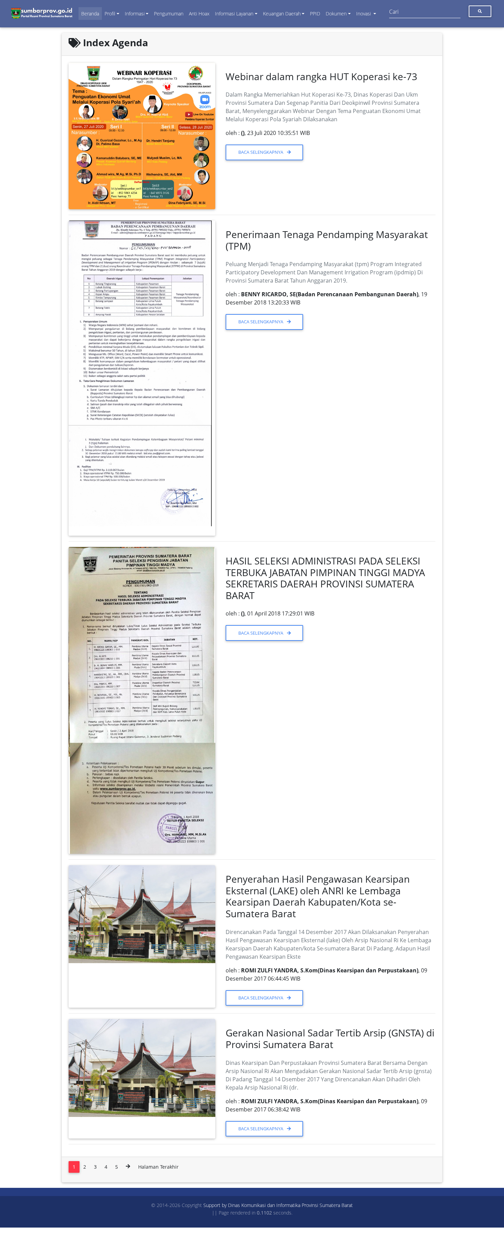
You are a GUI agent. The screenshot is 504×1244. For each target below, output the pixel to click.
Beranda (90, 13)
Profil (110, 13)
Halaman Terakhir (158, 1167)
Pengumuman (168, 13)
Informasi (135, 13)
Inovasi (364, 13)
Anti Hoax (199, 13)
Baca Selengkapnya (261, 152)
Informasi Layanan (234, 13)
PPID (315, 13)
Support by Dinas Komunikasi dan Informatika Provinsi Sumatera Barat (278, 1205)
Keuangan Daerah (282, 13)
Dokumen (336, 13)
